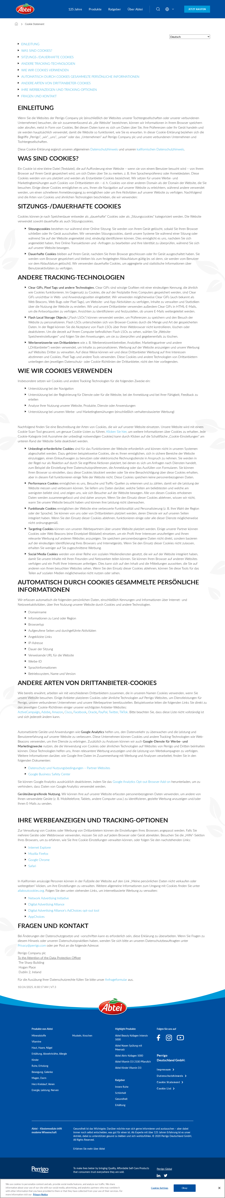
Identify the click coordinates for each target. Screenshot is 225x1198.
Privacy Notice (40, 1194)
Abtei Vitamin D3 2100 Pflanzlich (133, 1061)
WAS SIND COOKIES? (36, 50)
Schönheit (120, 1093)
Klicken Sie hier (116, 431)
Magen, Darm (39, 1078)
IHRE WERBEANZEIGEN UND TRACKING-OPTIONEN (59, 89)
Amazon (57, 712)
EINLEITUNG (30, 44)
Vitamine (36, 1041)
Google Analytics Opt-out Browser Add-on (142, 781)
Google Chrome (39, 860)
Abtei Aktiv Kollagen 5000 (129, 1055)
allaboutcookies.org (31, 890)
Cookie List (164, 1088)
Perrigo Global (164, 1169)
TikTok (123, 712)
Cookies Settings (159, 1188)
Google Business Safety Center (49, 774)
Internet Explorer (39, 847)
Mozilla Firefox (38, 853)
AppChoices (36, 916)
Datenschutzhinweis (104, 149)
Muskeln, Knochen (82, 1035)
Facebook (79, 712)
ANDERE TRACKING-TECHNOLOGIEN (48, 63)
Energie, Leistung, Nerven (45, 1090)
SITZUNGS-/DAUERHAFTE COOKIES (47, 57)
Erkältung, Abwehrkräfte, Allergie (49, 1053)
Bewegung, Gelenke (42, 1072)
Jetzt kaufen (197, 9)
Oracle (92, 712)
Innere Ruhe (121, 1086)
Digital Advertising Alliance (46, 904)
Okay (184, 1188)
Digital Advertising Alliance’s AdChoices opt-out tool (63, 910)
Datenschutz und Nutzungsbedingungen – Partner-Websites (69, 768)
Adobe (45, 712)
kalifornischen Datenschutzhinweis (160, 149)
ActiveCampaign (29, 712)
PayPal (102, 712)
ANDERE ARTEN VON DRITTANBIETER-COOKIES (56, 83)
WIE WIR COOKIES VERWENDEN (45, 70)
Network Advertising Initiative (48, 898)
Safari (32, 866)
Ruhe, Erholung (40, 1065)
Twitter (113, 712)
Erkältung (120, 1105)
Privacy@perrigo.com (32, 945)
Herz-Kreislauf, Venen (43, 1084)
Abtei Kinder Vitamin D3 (128, 1067)
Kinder (35, 1059)
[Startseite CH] (16, 24)
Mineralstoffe (39, 1035)
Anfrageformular (116, 979)
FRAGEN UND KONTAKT (39, 96)
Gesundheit (121, 1099)
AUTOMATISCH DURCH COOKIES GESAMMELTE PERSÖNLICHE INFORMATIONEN (80, 76)
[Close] (219, 1188)
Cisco (68, 712)
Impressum (164, 1069)
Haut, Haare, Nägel (42, 1047)
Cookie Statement (168, 1082)
